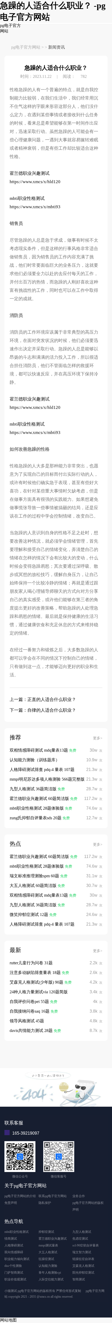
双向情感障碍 (13, 1252)
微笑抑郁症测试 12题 (29, 914)
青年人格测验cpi (50, 1272)
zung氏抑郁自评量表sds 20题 (36, 818)
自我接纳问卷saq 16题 (30, 1011)
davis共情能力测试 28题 (32, 1030)
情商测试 (10, 1238)
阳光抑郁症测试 (83, 1272)
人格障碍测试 (13, 1245)
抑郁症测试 (46, 1232)
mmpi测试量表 (48, 1245)
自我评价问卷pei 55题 (30, 1001)
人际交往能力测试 (51, 1279)
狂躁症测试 (46, 1259)
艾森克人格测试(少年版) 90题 (37, 982)
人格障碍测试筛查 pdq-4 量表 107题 (42, 769)
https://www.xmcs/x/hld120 (35, 181)
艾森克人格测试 (83, 1266)
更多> (97, 738)
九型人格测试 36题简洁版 (34, 789)
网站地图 (8, 1320)
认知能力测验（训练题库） (35, 760)
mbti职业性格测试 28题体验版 (37, 808)
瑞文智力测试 (81, 1252)
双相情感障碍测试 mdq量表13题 (39, 750)
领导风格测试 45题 (27, 1021)
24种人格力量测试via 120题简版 (39, 992)
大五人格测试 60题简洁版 (34, 885)
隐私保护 (45, 1203)
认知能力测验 (48, 1266)
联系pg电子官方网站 (53, 1196)
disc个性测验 (13, 1266)
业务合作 (78, 1196)
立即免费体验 (56, 1095)
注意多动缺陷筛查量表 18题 (36, 972)
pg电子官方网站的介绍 (20, 1196)
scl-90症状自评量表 (85, 1245)
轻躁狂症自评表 (83, 1259)
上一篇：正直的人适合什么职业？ (43, 699)
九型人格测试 (81, 1232)
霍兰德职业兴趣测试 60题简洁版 (40, 798)
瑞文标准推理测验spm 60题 (35, 876)
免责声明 (10, 1203)
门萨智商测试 (13, 1272)
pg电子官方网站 (25, 47)
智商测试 (78, 1279)
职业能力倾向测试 (16, 1259)
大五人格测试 (48, 1252)
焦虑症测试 (80, 1238)
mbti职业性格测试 (28, 198)
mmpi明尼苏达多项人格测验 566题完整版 (47, 779)
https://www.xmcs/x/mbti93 (35, 206)
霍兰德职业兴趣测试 (30, 173)
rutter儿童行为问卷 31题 (31, 963)
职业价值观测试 (15, 1279)
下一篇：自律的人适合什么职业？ (43, 710)
